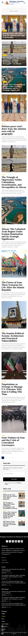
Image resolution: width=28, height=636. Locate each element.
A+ (2, 626)
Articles (4, 30)
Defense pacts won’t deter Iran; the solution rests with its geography (14, 130)
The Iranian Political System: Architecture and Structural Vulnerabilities (13, 337)
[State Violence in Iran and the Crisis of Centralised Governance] (14, 419)
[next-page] (12, 458)
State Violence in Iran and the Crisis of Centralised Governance (13, 441)
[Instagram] (10, 541)
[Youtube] (22, 541)
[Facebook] (7, 541)
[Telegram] (16, 541)
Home (11, 11)
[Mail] (13, 541)
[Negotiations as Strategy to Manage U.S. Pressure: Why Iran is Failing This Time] (14, 365)
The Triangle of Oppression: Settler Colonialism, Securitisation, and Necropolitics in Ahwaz (14, 182)
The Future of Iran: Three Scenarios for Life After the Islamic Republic (13, 286)
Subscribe (14, 479)
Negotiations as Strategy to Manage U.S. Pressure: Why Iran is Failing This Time (12, 389)
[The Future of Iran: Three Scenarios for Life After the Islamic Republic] (14, 264)
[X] (19, 541)
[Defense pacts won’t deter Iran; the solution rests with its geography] (14, 27)
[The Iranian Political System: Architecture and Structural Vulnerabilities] (14, 314)
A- (2, 633)
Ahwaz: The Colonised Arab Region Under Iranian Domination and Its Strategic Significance (13, 234)
